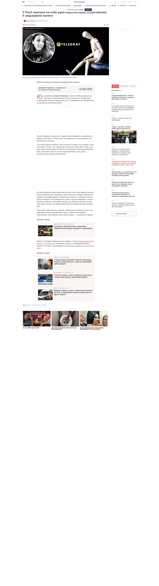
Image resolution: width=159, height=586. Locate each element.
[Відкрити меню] (23, 2)
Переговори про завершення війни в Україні (38, 5)
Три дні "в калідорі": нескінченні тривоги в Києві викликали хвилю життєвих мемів (123, 205)
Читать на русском (29, 24)
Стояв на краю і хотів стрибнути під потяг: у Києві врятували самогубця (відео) (73, 276)
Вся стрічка (115, 90)
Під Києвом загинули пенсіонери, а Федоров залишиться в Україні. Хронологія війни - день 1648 (124, 163)
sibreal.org (56, 136)
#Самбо (44, 305)
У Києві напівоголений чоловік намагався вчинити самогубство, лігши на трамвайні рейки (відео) (73, 262)
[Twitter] (126, 2)
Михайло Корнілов (31, 20)
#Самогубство (36, 305)
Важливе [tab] (132, 86)
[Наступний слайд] (137, 5)
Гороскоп (123, 5)
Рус (135, 2)
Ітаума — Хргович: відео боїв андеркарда (122, 119)
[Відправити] (42, 2)
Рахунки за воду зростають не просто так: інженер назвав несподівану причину (123, 184)
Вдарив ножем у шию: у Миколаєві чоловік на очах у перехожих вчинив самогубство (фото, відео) (73, 292)
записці (78, 138)
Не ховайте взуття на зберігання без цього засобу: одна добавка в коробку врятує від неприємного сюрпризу (123, 108)
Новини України (58, 224)
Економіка (132, 5)
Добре (88, 9)
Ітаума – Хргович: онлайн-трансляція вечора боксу (121, 128)
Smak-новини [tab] (124, 86)
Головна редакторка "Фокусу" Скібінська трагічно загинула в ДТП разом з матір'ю (123, 97)
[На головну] (79, 2)
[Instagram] (128, 2)
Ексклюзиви (78, 5)
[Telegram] (121, 2)
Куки (81, 9)
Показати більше (121, 213)
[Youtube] (123, 2)
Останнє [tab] (115, 86)
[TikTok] (131, 2)
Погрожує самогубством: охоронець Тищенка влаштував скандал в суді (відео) (73, 227)
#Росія (28, 305)
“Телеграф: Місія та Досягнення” (95, 5)
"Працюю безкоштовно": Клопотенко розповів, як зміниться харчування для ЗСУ (123, 194)
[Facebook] (115, 2)
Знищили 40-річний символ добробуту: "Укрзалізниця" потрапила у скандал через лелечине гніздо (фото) (121, 151)
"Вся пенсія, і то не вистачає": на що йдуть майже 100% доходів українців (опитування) (124, 173)
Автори (114, 5)
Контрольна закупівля (63, 5)
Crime (55, 257)
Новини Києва (57, 272)
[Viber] (118, 2)
